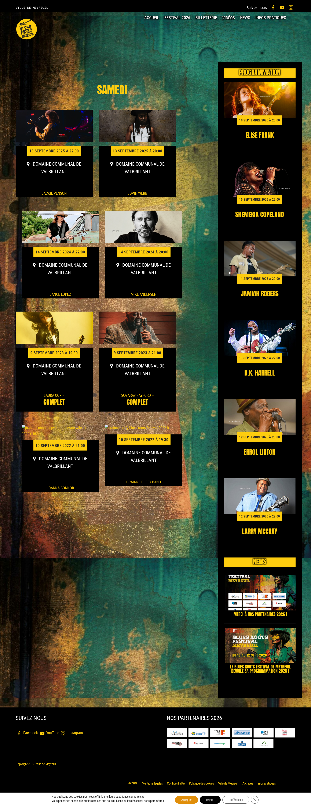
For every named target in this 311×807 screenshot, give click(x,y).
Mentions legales (152, 783)
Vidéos (228, 17)
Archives (247, 783)
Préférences (236, 800)
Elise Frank (259, 136)
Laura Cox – (54, 399)
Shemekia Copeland (259, 215)
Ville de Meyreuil (228, 783)
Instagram (75, 732)
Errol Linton (259, 453)
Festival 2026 (177, 17)
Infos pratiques (270, 17)
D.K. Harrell (259, 373)
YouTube (52, 732)
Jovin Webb (137, 193)
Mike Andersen (143, 294)
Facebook (30, 732)
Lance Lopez (60, 294)
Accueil (151, 17)
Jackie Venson (54, 193)
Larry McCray (259, 532)
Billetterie (206, 17)
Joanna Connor (60, 487)
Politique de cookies (201, 783)
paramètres (157, 801)
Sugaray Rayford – (137, 399)
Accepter (186, 800)
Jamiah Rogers (260, 294)
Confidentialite (175, 783)
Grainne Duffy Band (143, 481)
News (245, 17)
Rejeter (210, 800)
